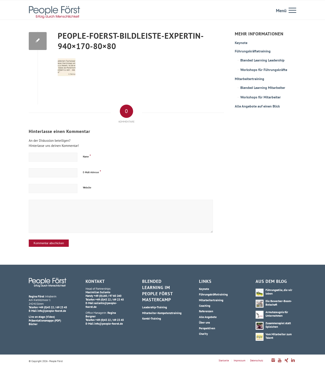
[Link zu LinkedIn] (293, 362)
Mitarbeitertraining (249, 79)
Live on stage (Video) (42, 316)
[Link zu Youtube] (279, 362)
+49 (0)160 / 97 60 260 (107, 295)
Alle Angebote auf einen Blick (257, 106)
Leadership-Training (154, 307)
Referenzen (206, 311)
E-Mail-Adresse (92, 171)
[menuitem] (291, 10)
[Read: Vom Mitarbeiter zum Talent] (260, 337)
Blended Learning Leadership (262, 60)
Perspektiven (207, 328)
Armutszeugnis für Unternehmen (277, 313)
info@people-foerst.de (51, 310)
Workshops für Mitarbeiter (260, 97)
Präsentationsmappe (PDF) (45, 320)
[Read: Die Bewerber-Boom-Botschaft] (260, 304)
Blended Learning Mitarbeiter (262, 87)
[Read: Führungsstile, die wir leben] (260, 293)
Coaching (204, 305)
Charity (203, 333)
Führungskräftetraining (253, 51)
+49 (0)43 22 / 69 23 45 (52, 307)
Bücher (33, 324)
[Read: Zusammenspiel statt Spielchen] (260, 326)
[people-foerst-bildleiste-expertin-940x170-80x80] (38, 41)
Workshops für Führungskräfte (263, 69)
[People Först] (54, 12)
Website (87, 187)
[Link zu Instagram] (273, 362)
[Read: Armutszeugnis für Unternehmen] (260, 315)
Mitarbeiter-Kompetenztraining (162, 313)
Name (87, 156)
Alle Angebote (208, 317)
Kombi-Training (151, 318)
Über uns (204, 322)
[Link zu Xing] (286, 362)
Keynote (241, 42)
